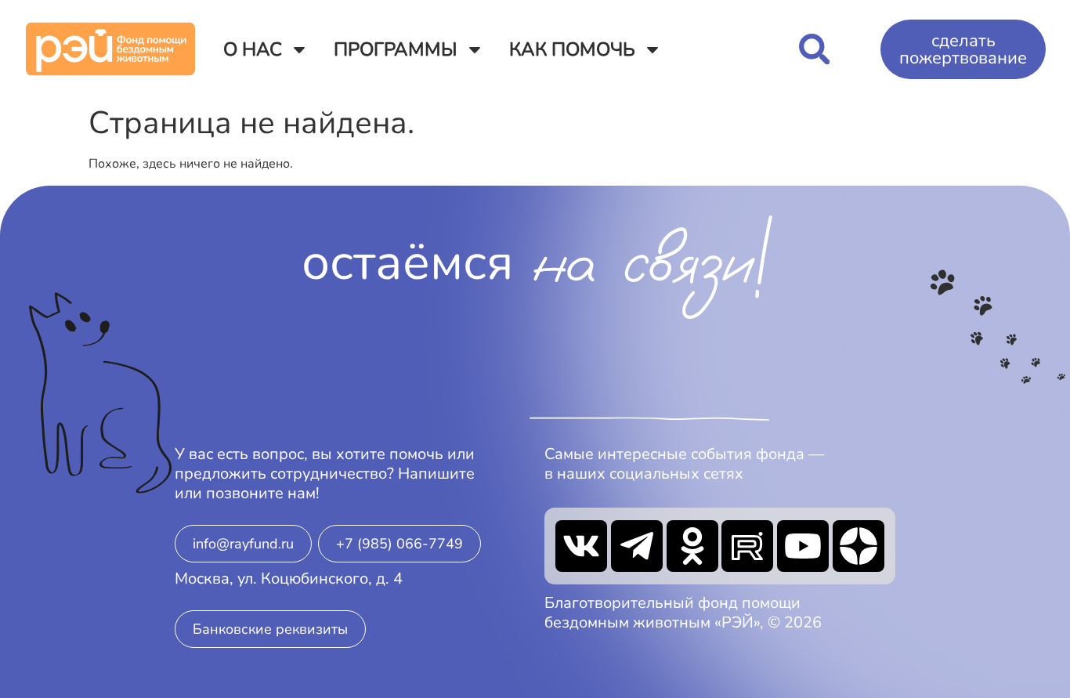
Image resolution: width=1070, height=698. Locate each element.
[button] (814, 49)
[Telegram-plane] (637, 546)
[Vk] (581, 546)
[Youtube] (803, 546)
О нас (252, 49)
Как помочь (572, 49)
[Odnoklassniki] (692, 546)
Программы (395, 49)
